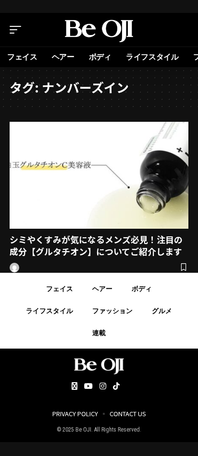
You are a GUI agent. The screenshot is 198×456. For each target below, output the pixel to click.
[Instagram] (103, 387)
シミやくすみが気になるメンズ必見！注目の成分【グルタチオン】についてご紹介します (96, 245)
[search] (181, 30)
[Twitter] (74, 387)
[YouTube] (88, 387)
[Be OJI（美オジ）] (99, 29)
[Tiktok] (116, 387)
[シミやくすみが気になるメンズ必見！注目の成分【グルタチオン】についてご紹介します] (99, 175)
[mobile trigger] (18, 30)
